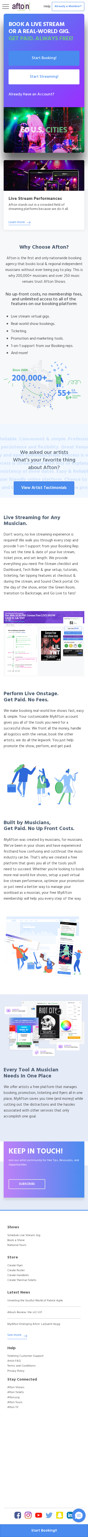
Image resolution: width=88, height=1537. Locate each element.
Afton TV (13, 1407)
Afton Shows (15, 1387)
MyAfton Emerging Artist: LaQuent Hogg (33, 1324)
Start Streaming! (44, 77)
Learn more (17, 222)
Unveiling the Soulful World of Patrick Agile (35, 1301)
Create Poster (16, 1270)
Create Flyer (15, 1266)
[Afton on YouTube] (38, 1515)
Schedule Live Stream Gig (23, 1235)
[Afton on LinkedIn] (70, 1515)
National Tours (16, 1245)
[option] (44, 196)
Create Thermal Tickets (21, 1280)
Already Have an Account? (31, 94)
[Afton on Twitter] (49, 1515)
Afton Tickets (15, 1392)
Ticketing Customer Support (25, 1356)
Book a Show (16, 1240)
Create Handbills (18, 1275)
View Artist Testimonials (44, 488)
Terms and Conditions (21, 1366)
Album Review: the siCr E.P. (24, 1312)
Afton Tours (14, 1402)
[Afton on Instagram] (28, 1515)
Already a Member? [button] (68, 6)
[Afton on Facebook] (17, 1515)
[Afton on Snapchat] (59, 1515)
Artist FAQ (14, 1361)
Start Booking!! (44, 1531)
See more (14, 1335)
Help (47, 6)
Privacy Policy (15, 1371)
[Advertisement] (44, 1464)
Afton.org (13, 1398)
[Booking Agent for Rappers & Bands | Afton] (21, 6)
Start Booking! (44, 58)
